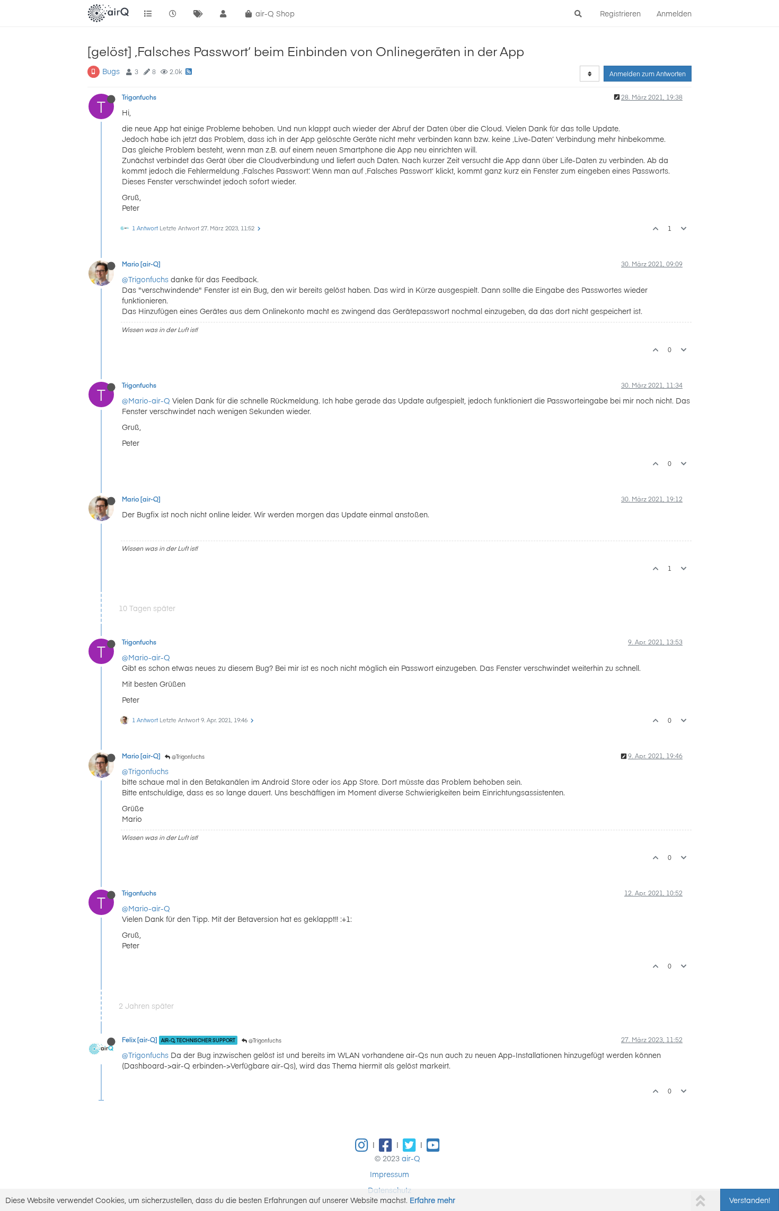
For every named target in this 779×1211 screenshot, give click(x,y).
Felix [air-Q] (139, 1039)
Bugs (111, 71)
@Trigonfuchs (145, 279)
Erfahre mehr (432, 1200)
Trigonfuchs (139, 97)
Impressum (389, 1174)
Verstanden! (749, 1200)
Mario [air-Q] (141, 263)
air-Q (411, 1158)
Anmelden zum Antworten (647, 73)
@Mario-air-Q (146, 400)
